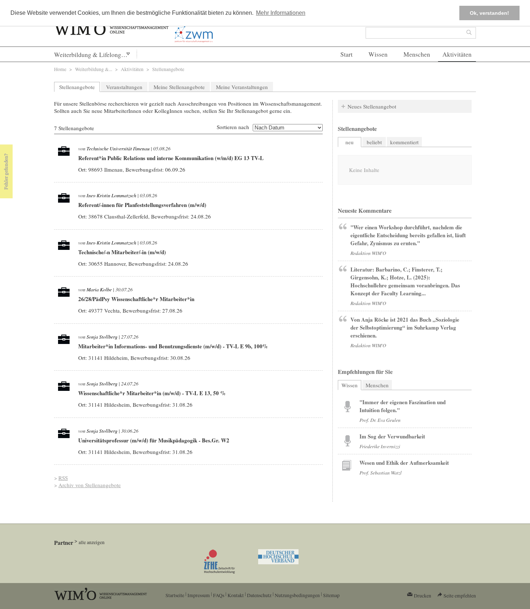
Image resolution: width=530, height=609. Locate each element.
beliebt (374, 142)
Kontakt (236, 595)
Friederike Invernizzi (379, 446)
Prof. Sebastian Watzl (380, 472)
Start (346, 54)
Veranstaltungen (124, 87)
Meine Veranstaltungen (242, 87)
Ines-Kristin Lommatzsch (111, 195)
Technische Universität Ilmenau (118, 148)
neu (349, 142)
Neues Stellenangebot (372, 106)
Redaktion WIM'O (368, 253)
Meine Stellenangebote (179, 87)
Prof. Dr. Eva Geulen (380, 419)
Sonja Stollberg (102, 336)
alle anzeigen (92, 542)
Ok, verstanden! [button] (489, 13)
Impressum (198, 595)
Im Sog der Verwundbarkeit (392, 436)
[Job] (64, 153)
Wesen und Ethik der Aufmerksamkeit (404, 463)
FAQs (218, 595)
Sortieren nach (233, 127)
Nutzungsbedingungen (297, 595)
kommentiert (404, 142)
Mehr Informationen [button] (280, 13)
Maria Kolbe (99, 289)
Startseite (174, 595)
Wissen (378, 54)
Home (60, 69)
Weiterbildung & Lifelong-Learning (95, 54)
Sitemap (331, 595)
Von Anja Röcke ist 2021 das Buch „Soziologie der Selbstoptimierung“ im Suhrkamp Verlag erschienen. (404, 327)
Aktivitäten (457, 54)
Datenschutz (259, 595)
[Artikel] (347, 406)
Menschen (416, 54)
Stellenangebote (77, 87)
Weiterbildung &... (93, 69)
